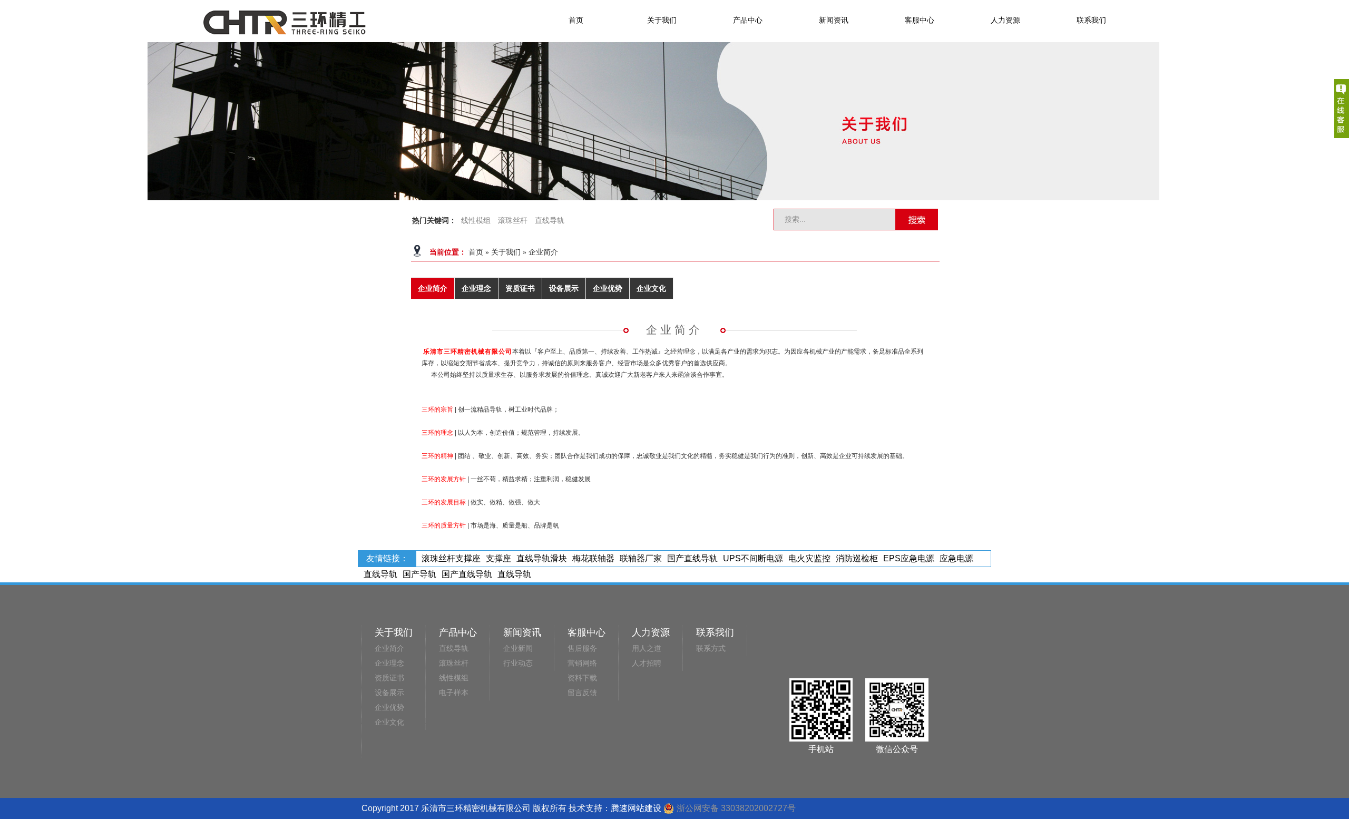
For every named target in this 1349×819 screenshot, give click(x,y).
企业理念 (476, 288)
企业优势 (607, 288)
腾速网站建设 (636, 808)
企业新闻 (518, 648)
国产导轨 (419, 574)
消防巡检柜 (857, 558)
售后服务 (582, 648)
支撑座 (498, 558)
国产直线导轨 (692, 558)
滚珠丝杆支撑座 (451, 558)
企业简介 (543, 252)
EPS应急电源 (908, 558)
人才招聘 (646, 663)
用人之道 (646, 648)
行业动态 (518, 663)
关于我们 (662, 20)
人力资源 (1005, 20)
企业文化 (651, 288)
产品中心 (748, 20)
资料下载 (582, 678)
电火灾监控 (809, 558)
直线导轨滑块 (541, 558)
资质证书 (520, 288)
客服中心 (919, 20)
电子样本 (453, 693)
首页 (576, 20)
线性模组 (476, 221)
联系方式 (711, 648)
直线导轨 (549, 221)
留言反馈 (582, 693)
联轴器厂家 (641, 558)
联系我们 (1091, 20)
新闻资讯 (833, 20)
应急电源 (956, 558)
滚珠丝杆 (512, 221)
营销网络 (582, 663)
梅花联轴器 (593, 558)
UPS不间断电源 (753, 558)
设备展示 (564, 288)
